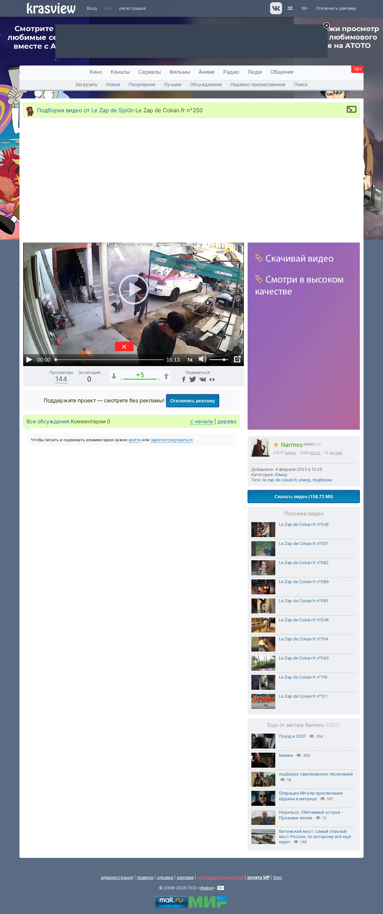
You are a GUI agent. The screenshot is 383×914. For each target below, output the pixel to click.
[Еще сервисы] (212, 379)
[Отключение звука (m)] (202, 359)
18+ (304, 8)
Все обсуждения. (49, 421)
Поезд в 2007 (292, 736)
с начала (201, 421)
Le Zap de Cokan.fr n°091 (303, 600)
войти (135, 439)
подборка (322, 479)
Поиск (301, 84)
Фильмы (179, 72)
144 (61, 379)
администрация (117, 877)
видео (290, 452)
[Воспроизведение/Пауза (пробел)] (29, 359)
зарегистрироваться (172, 439)
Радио (231, 72)
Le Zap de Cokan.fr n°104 (303, 639)
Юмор (281, 474)
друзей (335, 452)
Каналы (120, 72)
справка (165, 877)
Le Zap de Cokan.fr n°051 (303, 543)
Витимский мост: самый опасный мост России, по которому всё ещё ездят (315, 837)
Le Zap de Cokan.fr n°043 (304, 658)
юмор (304, 479)
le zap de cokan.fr (280, 479)
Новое (113, 84)
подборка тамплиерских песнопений (316, 774)
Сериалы (149, 72)
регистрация (132, 8)
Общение (282, 72)
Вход (92, 8)
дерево (227, 421)
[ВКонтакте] (202, 379)
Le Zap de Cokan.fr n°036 (304, 619)
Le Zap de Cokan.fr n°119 (303, 677)
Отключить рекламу (336, 8)
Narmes (288, 444)
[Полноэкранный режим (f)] (237, 359)
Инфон (206, 887)
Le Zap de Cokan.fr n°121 (303, 696)
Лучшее (172, 84)
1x (190, 359)
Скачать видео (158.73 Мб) (304, 496)
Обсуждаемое (206, 84)
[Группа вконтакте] (275, 12)
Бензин (286, 755)
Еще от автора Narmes (303, 725)
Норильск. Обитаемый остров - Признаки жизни (311, 815)
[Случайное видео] (289, 8)
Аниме (207, 72)
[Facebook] (183, 379)
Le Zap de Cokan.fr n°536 (304, 524)
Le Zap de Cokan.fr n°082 (304, 562)
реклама (185, 877)
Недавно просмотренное (257, 84)
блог (277, 877)
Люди (255, 72)
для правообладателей (220, 877)
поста (315, 452)
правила (145, 877)
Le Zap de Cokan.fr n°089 (304, 581)
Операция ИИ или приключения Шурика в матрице (311, 795)
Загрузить (86, 84)
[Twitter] (192, 379)
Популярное (142, 84)
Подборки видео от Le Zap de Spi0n (85, 109)
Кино (96, 72)
